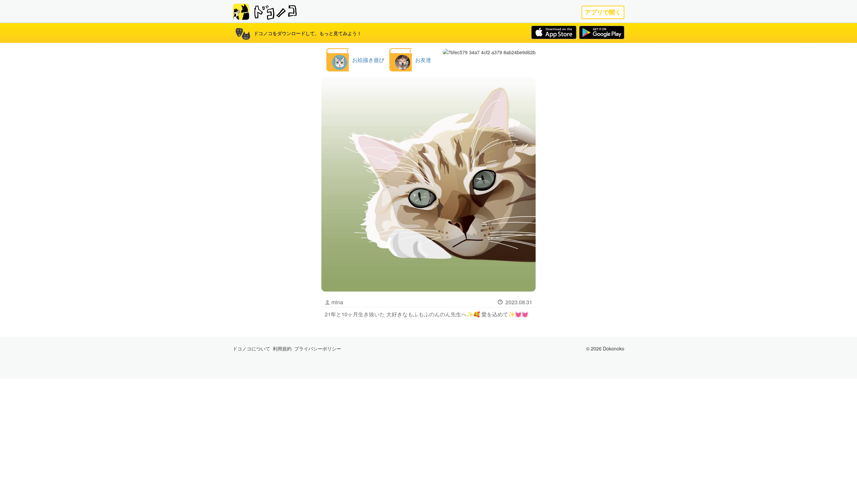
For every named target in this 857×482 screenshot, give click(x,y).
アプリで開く (603, 12)
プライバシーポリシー (317, 348)
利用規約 (282, 348)
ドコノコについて (251, 348)
